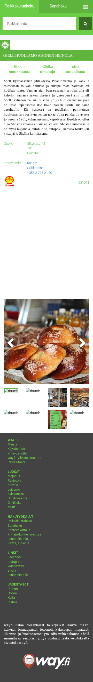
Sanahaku (15, 525)
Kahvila (13, 485)
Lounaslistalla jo (19, 539)
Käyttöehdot (16, 449)
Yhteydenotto (17, 453)
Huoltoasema (17, 498)
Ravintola (14, 480)
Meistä (13, 444)
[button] (85, 6)
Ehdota (19, 69)
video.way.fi (16, 566)
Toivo (74, 69)
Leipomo (14, 489)
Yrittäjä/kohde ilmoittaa (24, 534)
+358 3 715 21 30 (39, 173)
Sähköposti (35, 168)
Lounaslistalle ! (18, 575)
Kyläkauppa (16, 494)
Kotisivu (32, 163)
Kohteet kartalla (19, 530)
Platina (13, 602)
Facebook (14, 557)
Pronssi (13, 589)
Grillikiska (14, 503)
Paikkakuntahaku (20, 521)
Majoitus (14, 476)
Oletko (47, 69)
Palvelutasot (17, 462)
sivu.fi (12, 570)
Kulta (11, 597)
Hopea (12, 593)
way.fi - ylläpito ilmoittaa (24, 458)
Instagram (15, 562)
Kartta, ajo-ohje (18, 543)
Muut (11, 507)
